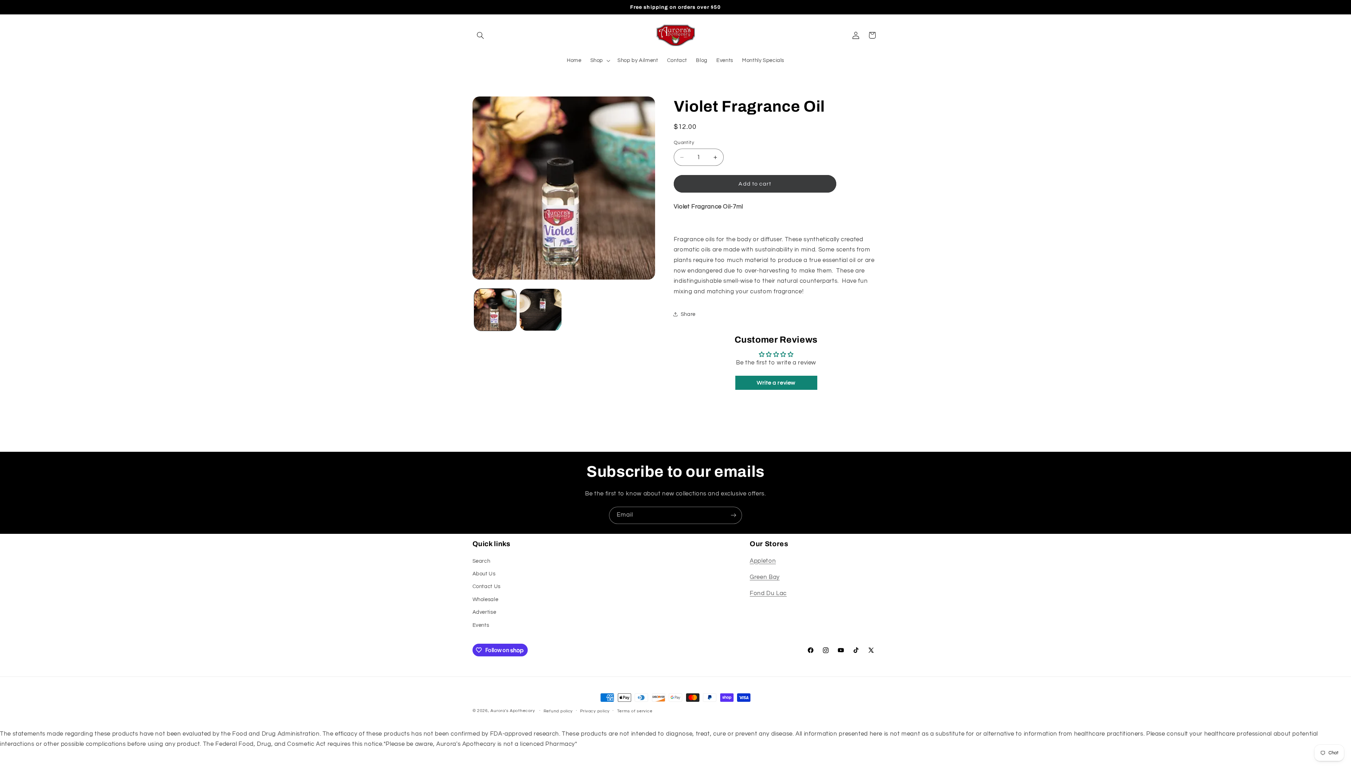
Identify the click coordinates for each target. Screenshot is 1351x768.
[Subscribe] (733, 515)
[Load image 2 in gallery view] (541, 310)
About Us (484, 573)
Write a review (776, 383)
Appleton (763, 561)
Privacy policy (595, 711)
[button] (480, 35)
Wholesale (485, 599)
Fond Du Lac (768, 593)
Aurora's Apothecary (512, 711)
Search (481, 561)
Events (480, 625)
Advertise (484, 612)
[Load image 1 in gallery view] (495, 310)
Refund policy (558, 711)
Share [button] (688, 314)
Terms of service (635, 711)
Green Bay (765, 577)
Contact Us (486, 586)
